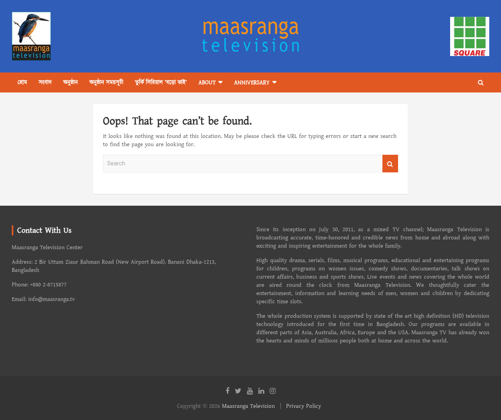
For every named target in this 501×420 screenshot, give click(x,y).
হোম (22, 82)
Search (390, 163)
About (207, 82)
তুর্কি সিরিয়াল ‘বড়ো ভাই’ (161, 82)
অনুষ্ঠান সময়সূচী (106, 82)
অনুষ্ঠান (70, 82)
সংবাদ (45, 82)
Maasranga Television (248, 406)
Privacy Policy (303, 406)
